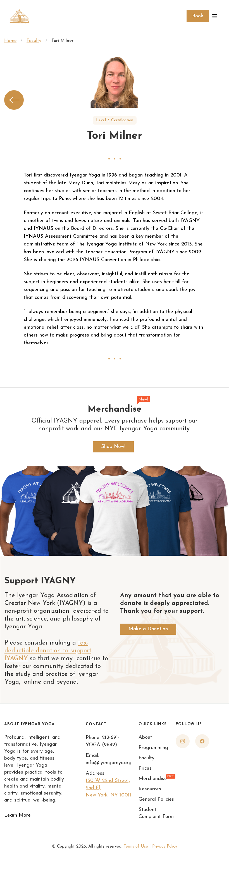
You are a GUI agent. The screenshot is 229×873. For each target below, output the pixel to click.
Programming (153, 747)
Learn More (17, 815)
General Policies (156, 799)
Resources (150, 789)
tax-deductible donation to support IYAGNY (47, 651)
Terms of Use (136, 847)
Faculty (34, 41)
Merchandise (153, 778)
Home (10, 41)
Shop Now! (113, 446)
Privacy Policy (164, 847)
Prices (145, 768)
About (145, 737)
